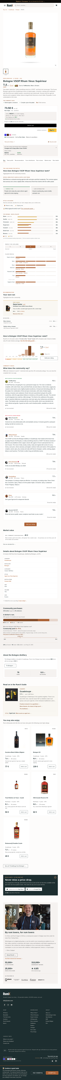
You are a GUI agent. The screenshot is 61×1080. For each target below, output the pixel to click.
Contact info (6, 1043)
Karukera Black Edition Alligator (14, 752)
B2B (47, 1019)
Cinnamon (8, 222)
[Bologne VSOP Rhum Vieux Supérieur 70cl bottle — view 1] (5, 71)
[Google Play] (56, 1061)
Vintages (32, 1027)
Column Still (8, 581)
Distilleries (33, 1023)
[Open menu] (4, 5)
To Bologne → (10, 665)
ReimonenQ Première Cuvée (13, 843)
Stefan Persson (13, 434)
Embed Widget (49, 1021)
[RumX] (10, 5)
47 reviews (13, 850)
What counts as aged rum (23, 713)
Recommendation (19, 160)
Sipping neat (19, 205)
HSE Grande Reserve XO (40, 798)
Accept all (52, 1073)
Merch (4, 1023)
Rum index (33, 1029)
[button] (30, 40)
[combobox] (34, 5)
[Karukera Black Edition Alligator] (16, 739)
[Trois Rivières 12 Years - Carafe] (16, 785)
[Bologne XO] (44, 739)
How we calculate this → (9, 544)
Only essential (38, 1073)
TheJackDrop (12, 476)
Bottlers (32, 1025)
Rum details (56, 160)
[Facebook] (4, 1004)
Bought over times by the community (14, 121)
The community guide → (28, 208)
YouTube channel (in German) (14, 958)
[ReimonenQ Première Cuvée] (16, 830)
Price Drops (33, 1031)
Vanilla (7, 219)
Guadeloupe (8, 560)
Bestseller (5, 1015)
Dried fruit (8, 230)
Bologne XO (36, 752)
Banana (7, 233)
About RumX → (11, 955)
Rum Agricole (7, 78)
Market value (48, 160)
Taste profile (10, 160)
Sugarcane (6, 224)
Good (11, 85)
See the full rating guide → (28, 341)
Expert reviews (34, 1017)
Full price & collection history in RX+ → (13, 634)
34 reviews (41, 758)
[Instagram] (8, 1004)
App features (49, 1017)
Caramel (8, 227)
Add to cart (30, 125)
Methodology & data (51, 1015)
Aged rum (7, 576)
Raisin (22, 269)
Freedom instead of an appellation (30, 704)
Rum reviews (39, 160)
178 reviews (42, 804)
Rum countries (34, 1021)
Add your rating (49, 358)
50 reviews (13, 804)
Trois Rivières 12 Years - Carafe (14, 798)
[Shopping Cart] (56, 5)
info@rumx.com (8, 1000)
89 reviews (13, 758)
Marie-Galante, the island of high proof (31, 706)
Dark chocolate (19, 273)
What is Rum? (34, 1012)
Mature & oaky (8, 205)
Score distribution (30, 160)
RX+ (47, 1023)
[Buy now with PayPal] (52, 130)
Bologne (7, 565)
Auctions (5, 1019)
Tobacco (25, 273)
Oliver (10, 495)
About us (48, 1012)
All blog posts (33, 1019)
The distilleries (24, 708)
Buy (4, 160)
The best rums (6, 1017)
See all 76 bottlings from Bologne (15, 866)
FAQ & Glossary (34, 1015)
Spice (7, 216)
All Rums (5, 1012)
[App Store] (52, 1061)
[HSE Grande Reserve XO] (44, 785)
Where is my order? (8, 1039)
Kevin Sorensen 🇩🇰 (14, 461)
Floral (23, 283)
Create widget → (22, 600)
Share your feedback (8, 1041)
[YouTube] (11, 1004)
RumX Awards (6, 1021)
